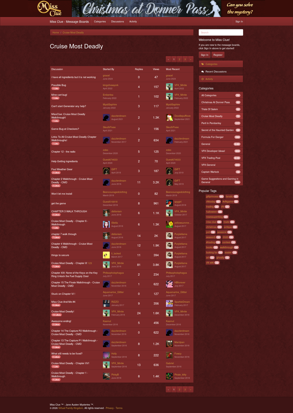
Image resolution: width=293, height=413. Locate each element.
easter (228, 252)
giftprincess (212, 196)
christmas (211, 227)
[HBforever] (170, 284)
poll (208, 232)
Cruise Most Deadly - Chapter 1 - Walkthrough (69, 374)
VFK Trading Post (220, 157)
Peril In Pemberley (220, 123)
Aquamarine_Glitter (113, 292)
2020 (225, 237)
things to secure (60, 255)
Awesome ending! (61, 321)
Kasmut (107, 321)
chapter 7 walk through (63, 234)
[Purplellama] (170, 235)
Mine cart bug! (59, 94)
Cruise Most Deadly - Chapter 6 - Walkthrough (69, 222)
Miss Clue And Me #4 (63, 301)
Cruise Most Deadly (220, 116)
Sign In (239, 21)
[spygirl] (170, 203)
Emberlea (108, 94)
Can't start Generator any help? (68, 106)
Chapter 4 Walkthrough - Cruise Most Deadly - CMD (71, 245)
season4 (222, 232)
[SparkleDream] (170, 303)
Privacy (110, 408)
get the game (58, 203)
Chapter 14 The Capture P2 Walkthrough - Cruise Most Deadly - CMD (74, 332)
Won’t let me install (61, 193)
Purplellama (180, 234)
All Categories (220, 95)
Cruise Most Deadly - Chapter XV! (70, 363)
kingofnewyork (110, 85)
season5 (210, 237)
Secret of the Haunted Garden (220, 130)
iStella (114, 222)
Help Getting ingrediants (64, 161)
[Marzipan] (170, 343)
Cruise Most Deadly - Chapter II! (69, 263)
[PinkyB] (107, 376)
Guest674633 (110, 159)
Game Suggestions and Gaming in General (220, 180)
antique (228, 227)
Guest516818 (110, 201)
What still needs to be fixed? (66, 353)
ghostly (220, 257)
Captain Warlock (220, 171)
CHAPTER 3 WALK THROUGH (69, 211)
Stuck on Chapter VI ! (63, 293)
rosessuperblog (214, 216)
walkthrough (226, 247)
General (220, 144)
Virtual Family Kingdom (70, 408)
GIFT (114, 169)
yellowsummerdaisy (183, 222)
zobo (105, 150)
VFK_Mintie (180, 85)
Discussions (117, 21)
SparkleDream (182, 301)
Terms (119, 408)
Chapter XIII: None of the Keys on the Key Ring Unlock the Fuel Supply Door (74, 274)
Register (217, 55)
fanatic (229, 196)
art (207, 257)
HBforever (179, 282)
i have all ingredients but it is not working (73, 77)
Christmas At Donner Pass (220, 102)
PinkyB (115, 374)
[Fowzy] (170, 355)
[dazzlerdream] (107, 117)
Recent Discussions (216, 71)
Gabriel (170, 363)
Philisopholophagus (113, 272)
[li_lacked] (107, 255)
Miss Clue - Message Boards (69, 21)
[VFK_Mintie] (170, 86)
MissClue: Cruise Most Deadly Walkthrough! (68, 115)
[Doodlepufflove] (170, 117)
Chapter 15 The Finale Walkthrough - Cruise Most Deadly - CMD (75, 283)
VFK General (220, 164)
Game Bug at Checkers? (65, 128)
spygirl (177, 201)
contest (226, 242)
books (209, 247)
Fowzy (177, 353)
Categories (100, 21)
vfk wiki (210, 262)
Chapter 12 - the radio (63, 151)
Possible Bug (58, 85)
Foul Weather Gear (61, 169)
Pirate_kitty (180, 374)
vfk (222, 206)
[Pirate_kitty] (170, 376)
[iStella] (107, 224)
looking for (211, 252)
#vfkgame (228, 201)
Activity (133, 21)
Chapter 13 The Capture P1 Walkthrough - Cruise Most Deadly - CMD (74, 342)
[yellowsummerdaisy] (170, 224)
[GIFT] (107, 170)
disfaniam (116, 211)
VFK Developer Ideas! (220, 151)
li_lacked (116, 253)
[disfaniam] (107, 213)
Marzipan (179, 342)
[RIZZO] (107, 303)
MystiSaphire (110, 104)
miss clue (211, 221)
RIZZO (115, 301)
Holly (114, 353)
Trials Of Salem (220, 109)
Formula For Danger (220, 137)
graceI (106, 75)
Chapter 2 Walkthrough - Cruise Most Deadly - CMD (71, 180)
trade (226, 221)
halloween (211, 211)
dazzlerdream (118, 115)
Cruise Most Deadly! (62, 311)
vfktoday (210, 201)
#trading (210, 242)
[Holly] (107, 355)
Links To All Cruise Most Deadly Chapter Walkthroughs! (73, 138)
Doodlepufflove (182, 115)
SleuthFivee (109, 127)
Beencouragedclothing (115, 192)
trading (210, 206)
